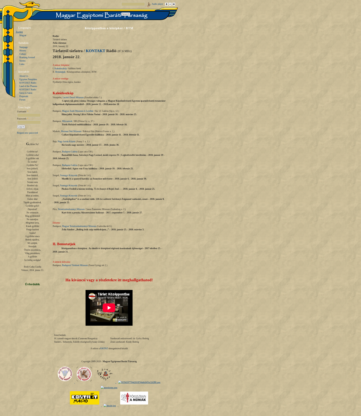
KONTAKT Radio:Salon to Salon (28, 91)
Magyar (22, 35)
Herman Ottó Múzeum (71, 131)
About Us (23, 76)
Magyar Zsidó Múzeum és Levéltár (77, 111)
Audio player (157, 4)
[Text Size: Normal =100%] (173, 4)
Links (21, 64)
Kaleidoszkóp (61, 68)
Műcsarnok (67, 121)
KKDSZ (104, 348)
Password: (22, 118)
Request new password (27, 133)
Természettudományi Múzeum (71, 209)
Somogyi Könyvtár (68, 175)
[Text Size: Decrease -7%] (170, 4)
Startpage (23, 47)
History (22, 50)
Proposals (23, 96)
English (19, 32)
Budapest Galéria (69, 151)
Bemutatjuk (60, 72)
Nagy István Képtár (66, 141)
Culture (22, 54)
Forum (22, 99)
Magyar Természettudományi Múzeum (79, 226)
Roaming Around (27, 57)
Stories (22, 60)
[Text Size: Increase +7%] (166, 4)
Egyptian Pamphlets (28, 79)
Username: (22, 111)
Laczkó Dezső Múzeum (73, 97)
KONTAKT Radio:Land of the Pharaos (28, 84)
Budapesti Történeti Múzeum (75, 265)
